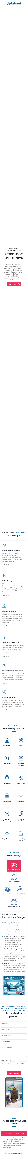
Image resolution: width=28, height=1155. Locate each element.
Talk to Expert (14, 284)
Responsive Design (14, 869)
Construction (7, 746)
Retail (21, 746)
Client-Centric (20, 894)
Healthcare (7, 783)
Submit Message (14, 1073)
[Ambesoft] (14, 3)
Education (21, 801)
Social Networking (7, 820)
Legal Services (7, 839)
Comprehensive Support (14, 906)
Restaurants (7, 801)
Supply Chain (21, 783)
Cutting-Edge (7, 894)
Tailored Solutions (14, 881)
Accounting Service (21, 839)
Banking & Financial (21, 764)
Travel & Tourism (21, 820)
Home (10, 248)
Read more (5, 564)
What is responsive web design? (13, 1133)
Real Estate (7, 764)
